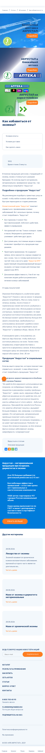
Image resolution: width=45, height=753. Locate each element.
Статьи (5, 682)
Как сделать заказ (13, 147)
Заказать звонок (8, 702)
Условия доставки (13, 142)
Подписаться (32, 654)
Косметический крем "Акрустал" (16, 206)
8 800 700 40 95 (9, 700)
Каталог (6, 665)
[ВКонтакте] (6, 449)
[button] (4, 379)
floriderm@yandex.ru (12, 707)
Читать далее (11, 570)
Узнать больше (15, 521)
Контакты (7, 691)
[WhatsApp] (12, 449)
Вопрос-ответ (9, 686)
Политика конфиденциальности (14, 730)
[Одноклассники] (9, 449)
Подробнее (32, 36)
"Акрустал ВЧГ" (34, 261)
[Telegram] (16, 449)
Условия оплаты (12, 136)
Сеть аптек (7, 678)
